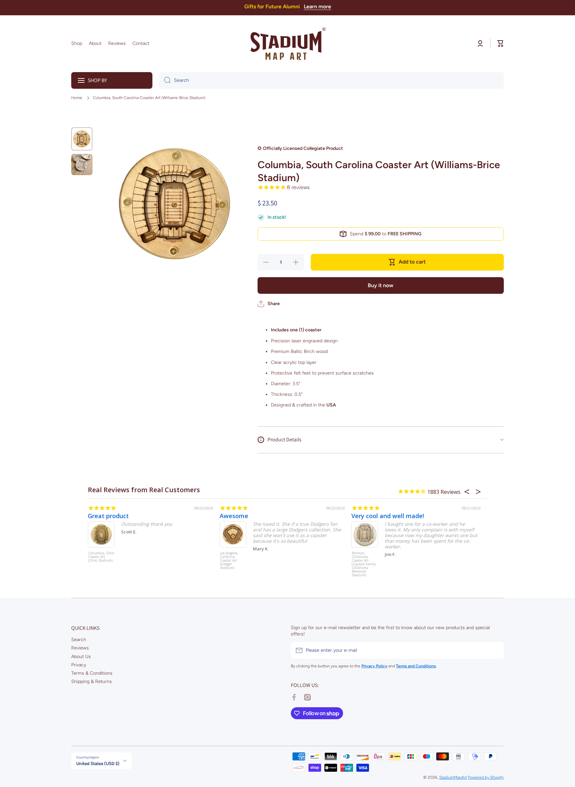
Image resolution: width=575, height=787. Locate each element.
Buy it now (380, 285)
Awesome (234, 516)
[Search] (165, 80)
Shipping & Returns (91, 681)
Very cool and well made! (387, 516)
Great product (108, 516)
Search (78, 639)
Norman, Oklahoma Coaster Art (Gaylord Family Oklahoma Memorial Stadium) (364, 563)
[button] (500, 43)
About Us (81, 656)
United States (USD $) (97, 763)
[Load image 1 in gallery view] (82, 139)
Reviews (80, 648)
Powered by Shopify (486, 777)
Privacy (78, 665)
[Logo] (287, 44)
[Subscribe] (495, 650)
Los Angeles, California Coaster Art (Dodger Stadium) (229, 560)
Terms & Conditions (91, 673)
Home (76, 97)
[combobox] (331, 80)
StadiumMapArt (453, 777)
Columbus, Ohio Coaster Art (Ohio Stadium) (101, 557)
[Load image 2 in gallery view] (82, 164)
